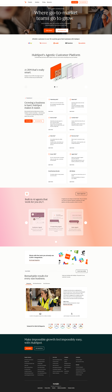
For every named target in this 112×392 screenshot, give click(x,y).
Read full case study (67, 304)
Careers (65, 361)
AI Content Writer (27, 369)
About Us (65, 359)
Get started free (84, 2)
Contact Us (66, 373)
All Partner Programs (79, 367)
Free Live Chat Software (42, 369)
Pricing (43, 2)
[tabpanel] (56, 302)
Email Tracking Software (28, 367)
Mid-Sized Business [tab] (37, 283)
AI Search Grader (55, 361)
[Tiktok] (66, 380)
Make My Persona (56, 365)
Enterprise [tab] (28, 283)
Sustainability (66, 371)
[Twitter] (56, 380)
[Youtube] (52, 380)
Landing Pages (40, 363)
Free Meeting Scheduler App (29, 363)
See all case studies (82, 271)
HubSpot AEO (26, 361)
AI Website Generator (28, 371)
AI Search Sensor (55, 363)
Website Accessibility (62, 387)
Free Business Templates (57, 369)
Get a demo (75, 2)
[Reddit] (63, 380)
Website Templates (56, 373)
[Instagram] (49, 380)
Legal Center (40, 387)
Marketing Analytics (41, 371)
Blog (65, 369)
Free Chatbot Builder (41, 367)
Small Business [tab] (46, 283)
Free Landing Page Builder (42, 373)
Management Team (67, 363)
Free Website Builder (41, 361)
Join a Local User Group (80, 361)
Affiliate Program (79, 374)
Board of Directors (67, 365)
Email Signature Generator (57, 367)
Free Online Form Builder (42, 365)
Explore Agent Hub (81, 193)
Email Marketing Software (28, 373)
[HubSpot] (25, 2)
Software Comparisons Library (58, 371)
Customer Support (79, 359)
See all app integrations (34, 260)
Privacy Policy (47, 387)
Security (53, 387)
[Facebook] (46, 380)
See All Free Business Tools (57, 359)
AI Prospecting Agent (41, 359)
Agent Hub (26, 365)
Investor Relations (67, 367)
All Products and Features (28, 359)
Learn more (51, 111)
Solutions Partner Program (80, 369)
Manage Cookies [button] (71, 387)
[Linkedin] (59, 380)
